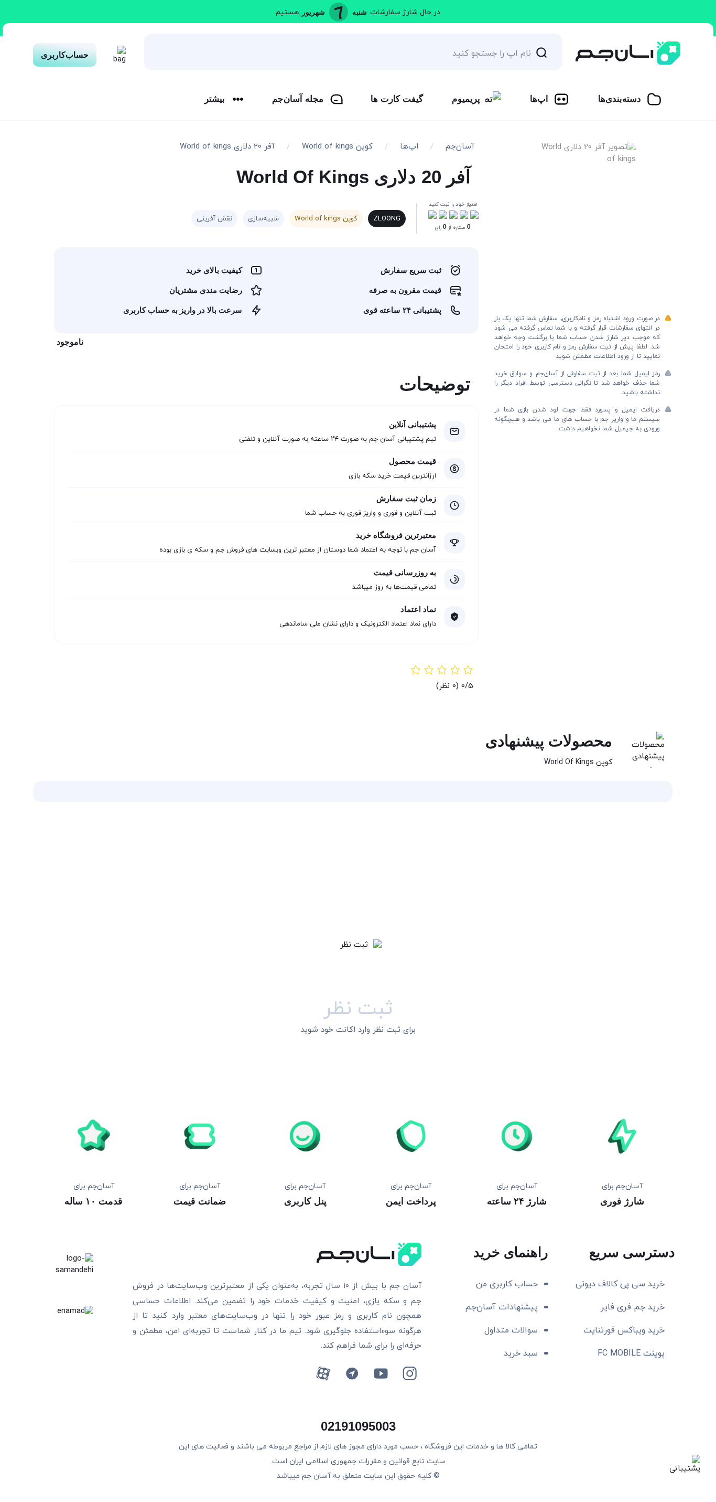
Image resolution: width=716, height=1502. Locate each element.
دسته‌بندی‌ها (619, 99)
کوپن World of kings (337, 146)
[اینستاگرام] (409, 1373)
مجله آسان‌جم (297, 99)
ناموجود (70, 341)
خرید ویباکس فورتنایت (624, 1330)
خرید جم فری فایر (633, 1307)
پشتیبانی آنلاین (412, 424)
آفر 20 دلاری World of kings (227, 146)
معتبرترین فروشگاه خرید (396, 535)
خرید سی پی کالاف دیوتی (620, 1284)
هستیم (287, 12)
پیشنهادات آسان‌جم (501, 1307)
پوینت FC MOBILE (631, 1353)
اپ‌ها (539, 99)
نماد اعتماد (418, 609)
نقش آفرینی (214, 219)
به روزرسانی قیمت (405, 572)
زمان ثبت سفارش (406, 498)
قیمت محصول (412, 461)
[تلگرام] (352, 1373)
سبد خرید (521, 1353)
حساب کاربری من (507, 1284)
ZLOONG (386, 219)
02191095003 (358, 1426)
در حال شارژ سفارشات (405, 12)
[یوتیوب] (381, 1373)
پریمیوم (466, 99)
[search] (541, 52)
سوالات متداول (511, 1330)
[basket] (116, 52)
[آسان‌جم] (628, 53)
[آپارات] (323, 1373)
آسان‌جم (460, 146)
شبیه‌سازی (263, 219)
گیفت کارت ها (397, 99)
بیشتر (214, 99)
